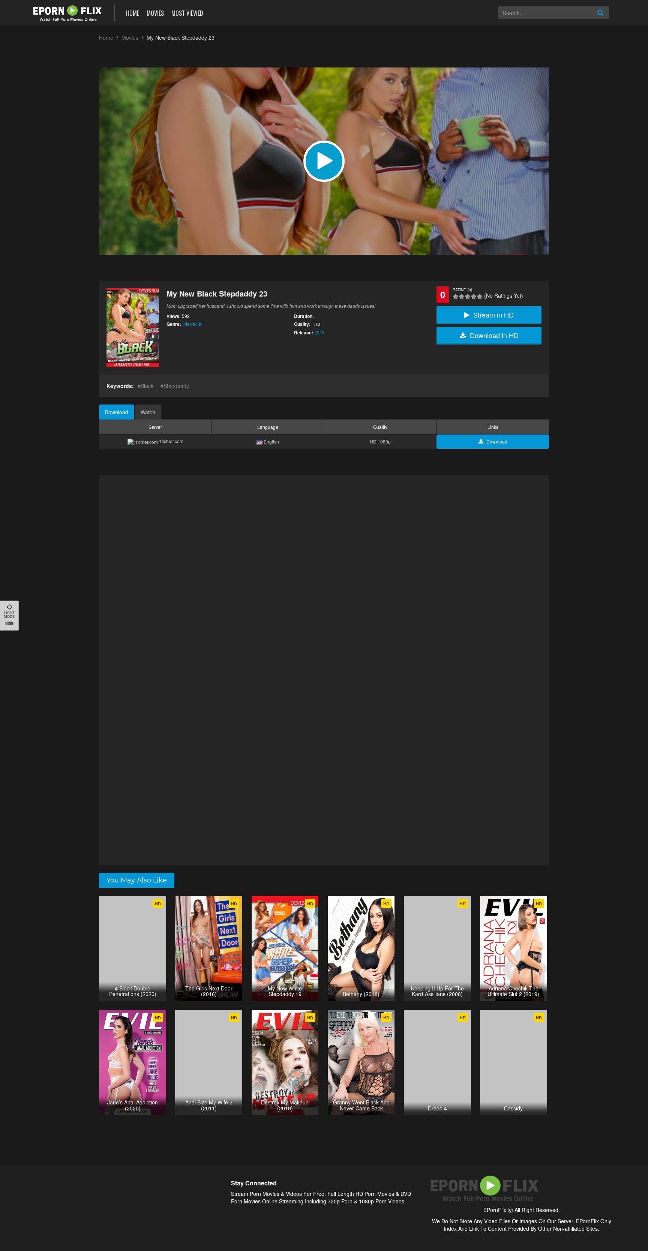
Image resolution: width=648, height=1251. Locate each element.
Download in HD (494, 335)
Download (116, 412)
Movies (155, 13)
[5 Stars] (480, 297)
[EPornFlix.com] (68, 12)
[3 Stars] (468, 297)
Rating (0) (462, 289)
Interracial (192, 324)
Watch (148, 412)
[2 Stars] (462, 297)
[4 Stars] (474, 297)
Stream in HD (493, 314)
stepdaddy (176, 386)
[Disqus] (324, 573)
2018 (319, 332)
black (147, 386)
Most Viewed (187, 13)
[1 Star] (456, 297)
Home (132, 13)
